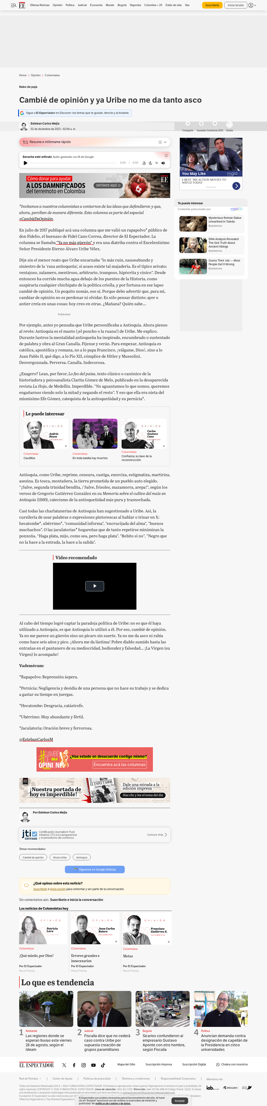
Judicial (88, 1031)
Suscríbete (212, 5)
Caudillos (29, 458)
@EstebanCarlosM (36, 739)
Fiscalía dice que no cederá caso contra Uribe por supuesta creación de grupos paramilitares (107, 1043)
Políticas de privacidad (97, 1078)
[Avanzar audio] (150, 163)
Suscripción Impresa (159, 1064)
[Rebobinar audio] (144, 163)
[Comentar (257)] (215, 124)
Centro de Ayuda (62, 1078)
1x (156, 162)
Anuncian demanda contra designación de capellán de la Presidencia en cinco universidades (224, 1043)
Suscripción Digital (194, 1064)
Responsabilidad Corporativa (178, 1078)
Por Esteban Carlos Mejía (50, 812)
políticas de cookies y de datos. (113, 1103)
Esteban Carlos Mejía (45, 123)
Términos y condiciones (136, 1078)
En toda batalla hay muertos (90, 458)
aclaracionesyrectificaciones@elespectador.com (148, 1092)
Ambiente (31, 1031)
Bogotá (147, 1031)
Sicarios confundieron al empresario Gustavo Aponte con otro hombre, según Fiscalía (164, 1043)
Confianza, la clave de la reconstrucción (137, 458)
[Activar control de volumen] (163, 163)
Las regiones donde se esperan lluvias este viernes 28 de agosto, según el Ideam (49, 1043)
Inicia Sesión (236, 5)
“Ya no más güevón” (74, 242)
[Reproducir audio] (26, 163)
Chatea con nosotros (234, 1064)
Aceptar (180, 1101)
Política (205, 1031)
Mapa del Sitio (126, 1064)
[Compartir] (187, 124)
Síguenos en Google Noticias (97, 869)
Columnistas (31, 454)
